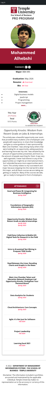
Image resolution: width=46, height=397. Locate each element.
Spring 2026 (22, 193)
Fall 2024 (22, 320)
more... (24, 105)
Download (28, 82)
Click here (34, 123)
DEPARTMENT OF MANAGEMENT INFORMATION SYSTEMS (22, 367)
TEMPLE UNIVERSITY (27, 370)
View (26, 85)
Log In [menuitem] (3, 2)
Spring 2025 (22, 225)
